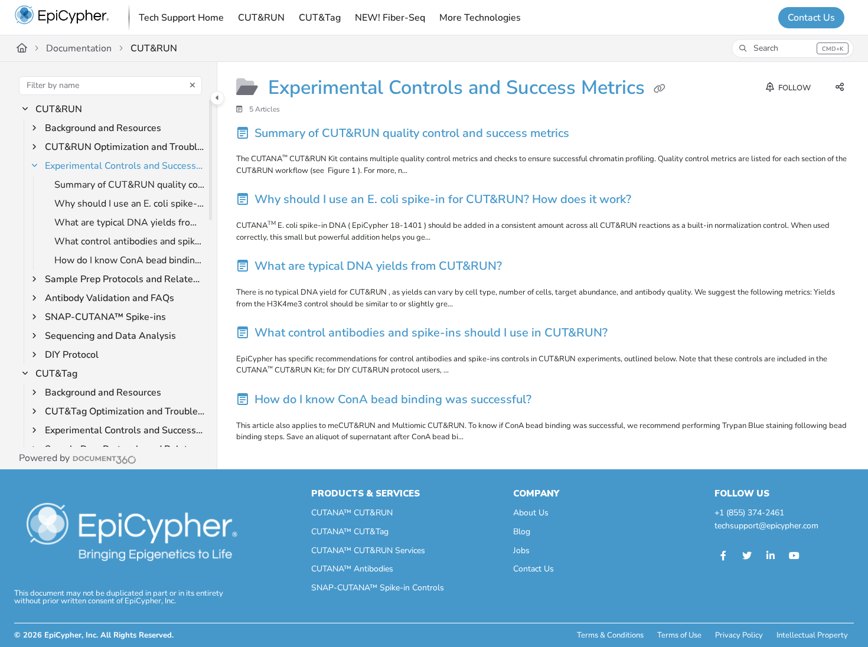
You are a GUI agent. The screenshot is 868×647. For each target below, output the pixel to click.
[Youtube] (794, 556)
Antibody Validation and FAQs (109, 298)
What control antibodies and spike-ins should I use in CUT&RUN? (129, 241)
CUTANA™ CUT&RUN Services (368, 550)
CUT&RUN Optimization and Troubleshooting (125, 146)
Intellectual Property (812, 635)
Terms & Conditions (610, 635)
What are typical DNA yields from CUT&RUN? (129, 222)
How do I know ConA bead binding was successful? (129, 260)
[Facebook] (723, 556)
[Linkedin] (770, 556)
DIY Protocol (72, 354)
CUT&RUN (153, 48)
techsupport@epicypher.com (766, 525)
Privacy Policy (739, 635)
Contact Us (811, 17)
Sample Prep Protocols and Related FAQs (125, 279)
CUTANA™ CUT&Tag (350, 531)
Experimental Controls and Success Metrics (125, 165)
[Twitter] (747, 556)
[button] (793, 48)
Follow (793, 88)
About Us (531, 512)
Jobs (521, 550)
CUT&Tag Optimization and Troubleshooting (125, 411)
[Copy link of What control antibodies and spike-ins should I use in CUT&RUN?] (629, 334)
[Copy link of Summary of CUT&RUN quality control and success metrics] (591, 134)
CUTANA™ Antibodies (352, 568)
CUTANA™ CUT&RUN (352, 512)
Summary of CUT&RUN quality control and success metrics (129, 184)
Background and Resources (103, 128)
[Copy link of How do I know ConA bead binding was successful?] (553, 401)
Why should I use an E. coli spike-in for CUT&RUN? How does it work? (129, 203)
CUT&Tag (56, 373)
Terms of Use (679, 635)
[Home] (62, 18)
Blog (521, 531)
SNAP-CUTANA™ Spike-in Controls (377, 587)
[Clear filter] (192, 85)
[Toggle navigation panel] (217, 98)
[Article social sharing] (839, 88)
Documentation (79, 48)
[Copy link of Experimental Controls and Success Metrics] (659, 89)
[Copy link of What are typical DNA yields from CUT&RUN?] (523, 268)
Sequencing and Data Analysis (110, 335)
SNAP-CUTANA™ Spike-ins (105, 317)
